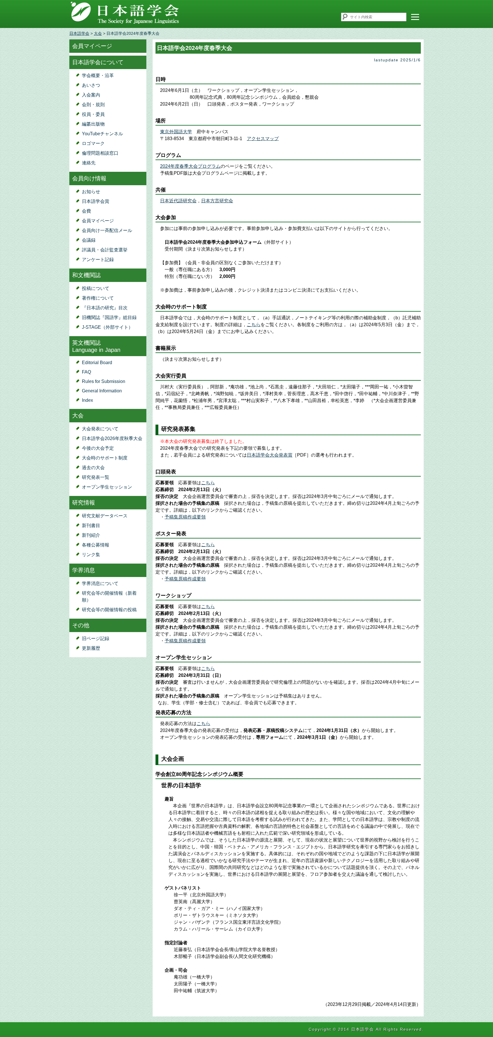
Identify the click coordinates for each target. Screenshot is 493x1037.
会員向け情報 (89, 178)
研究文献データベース (105, 515)
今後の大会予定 (98, 448)
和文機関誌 (86, 275)
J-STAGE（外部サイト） (107, 327)
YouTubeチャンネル (102, 133)
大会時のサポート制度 (105, 457)
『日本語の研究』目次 (105, 307)
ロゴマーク (93, 143)
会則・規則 (93, 104)
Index (87, 400)
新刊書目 (91, 525)
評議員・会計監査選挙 (105, 249)
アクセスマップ (263, 138)
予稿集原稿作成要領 (185, 517)
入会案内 (91, 94)
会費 (86, 211)
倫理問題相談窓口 (100, 153)
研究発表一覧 (95, 477)
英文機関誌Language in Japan (96, 346)
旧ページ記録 (95, 638)
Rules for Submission (103, 381)
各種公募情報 (95, 544)
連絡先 (89, 162)
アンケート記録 (98, 259)
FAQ (86, 372)
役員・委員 (93, 114)
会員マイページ (92, 46)
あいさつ (91, 85)
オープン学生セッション (107, 487)
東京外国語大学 (176, 131)
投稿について (95, 288)
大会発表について (100, 428)
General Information (102, 390)
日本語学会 (79, 33)
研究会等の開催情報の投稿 (109, 609)
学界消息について (100, 583)
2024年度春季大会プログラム (190, 166)
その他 (80, 625)
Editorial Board (97, 362)
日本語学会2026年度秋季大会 (112, 438)
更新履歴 (91, 648)
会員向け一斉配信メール (107, 230)
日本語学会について (98, 62)
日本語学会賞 (95, 201)
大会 (98, 33)
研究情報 (83, 502)
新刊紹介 (91, 535)
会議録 (89, 240)
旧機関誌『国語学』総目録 (109, 317)
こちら (253, 324)
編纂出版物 (93, 124)
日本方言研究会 (217, 200)
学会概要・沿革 (98, 75)
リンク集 (91, 554)
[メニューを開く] (415, 17)
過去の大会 (93, 467)
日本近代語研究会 (178, 200)
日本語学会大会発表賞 (269, 455)
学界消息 (83, 570)
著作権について (98, 298)
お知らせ (91, 191)
